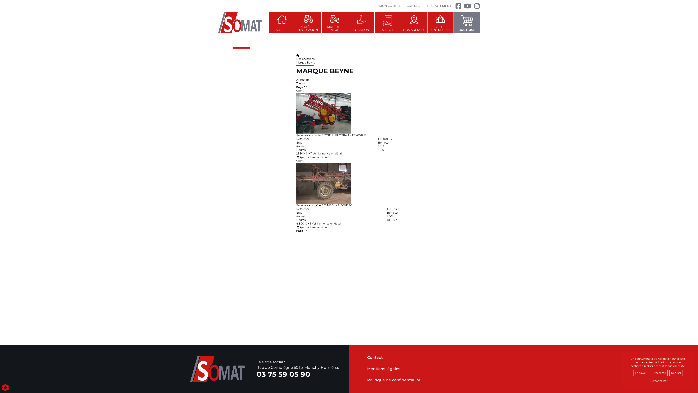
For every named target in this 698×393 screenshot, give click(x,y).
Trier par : (302, 83)
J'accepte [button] (660, 373)
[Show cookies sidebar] (5, 387)
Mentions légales (383, 369)
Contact (414, 6)
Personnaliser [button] (658, 381)
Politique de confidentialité (393, 380)
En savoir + (642, 373)
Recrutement (439, 6)
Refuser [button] (676, 373)
